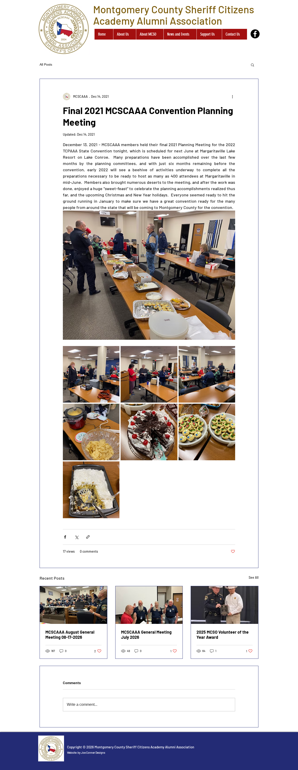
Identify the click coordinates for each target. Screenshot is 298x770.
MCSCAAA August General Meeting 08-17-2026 (69, 634)
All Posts (46, 64)
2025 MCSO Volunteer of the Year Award (222, 634)
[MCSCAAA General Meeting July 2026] (149, 605)
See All (253, 577)
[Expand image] (91, 374)
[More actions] (232, 96)
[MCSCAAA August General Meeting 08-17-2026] (73, 605)
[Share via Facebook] (65, 537)
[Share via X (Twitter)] (76, 537)
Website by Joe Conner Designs (86, 752)
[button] (252, 65)
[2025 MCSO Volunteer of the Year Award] (224, 605)
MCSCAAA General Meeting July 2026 (146, 634)
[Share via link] (88, 537)
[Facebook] (255, 33)
